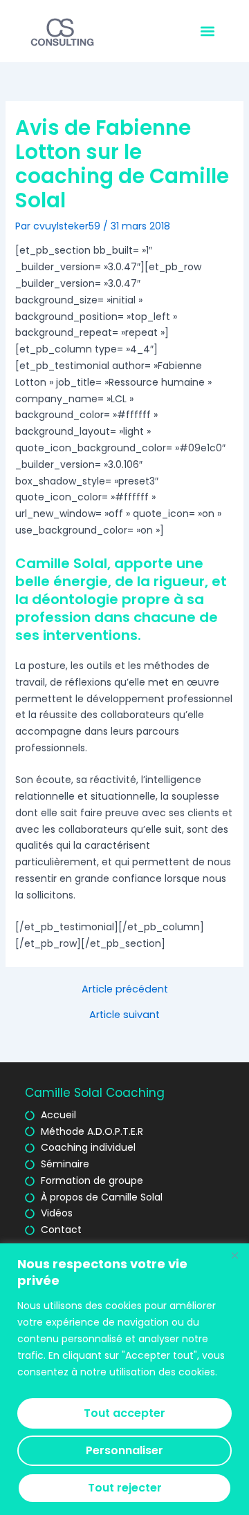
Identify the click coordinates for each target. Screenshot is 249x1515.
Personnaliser (124, 1450)
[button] (207, 31)
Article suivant (124, 1015)
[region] (124, 1379)
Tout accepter (124, 1413)
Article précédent (125, 989)
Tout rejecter (125, 1488)
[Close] (234, 1255)
